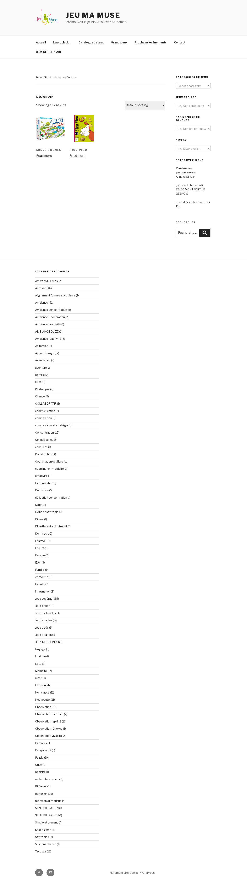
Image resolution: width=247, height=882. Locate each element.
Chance (40, 396)
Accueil (41, 42)
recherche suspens (47, 779)
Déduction (42, 490)
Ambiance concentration (51, 309)
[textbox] (193, 86)
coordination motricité (49, 468)
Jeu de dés (42, 627)
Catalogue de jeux (91, 42)
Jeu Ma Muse (93, 15)
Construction (43, 454)
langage (40, 649)
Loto (38, 663)
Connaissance (44, 439)
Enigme (40, 540)
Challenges (42, 389)
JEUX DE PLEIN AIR (48, 51)
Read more (44, 156)
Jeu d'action (42, 605)
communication (45, 411)
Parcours (41, 743)
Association (43, 360)
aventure (41, 367)
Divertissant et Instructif (51, 526)
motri (38, 678)
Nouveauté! (42, 699)
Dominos (41, 533)
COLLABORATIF (46, 403)
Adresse (40, 288)
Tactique (40, 851)
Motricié (40, 685)
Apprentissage (44, 353)
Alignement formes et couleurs (55, 295)
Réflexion (41, 793)
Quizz (38, 764)
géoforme (41, 577)
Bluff (38, 382)
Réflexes (41, 786)
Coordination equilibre (49, 461)
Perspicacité (43, 750)
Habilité (40, 584)
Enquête (40, 548)
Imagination (42, 591)
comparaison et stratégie (51, 425)
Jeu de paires (43, 634)
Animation (41, 345)
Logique (40, 656)
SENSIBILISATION (47, 808)
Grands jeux (119, 42)
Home (39, 77)
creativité (41, 475)
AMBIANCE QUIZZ (47, 331)
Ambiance (41, 302)
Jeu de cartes (43, 620)
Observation (43, 707)
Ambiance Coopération (50, 317)
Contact (179, 42)
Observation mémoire (49, 714)
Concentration (44, 432)
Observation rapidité (48, 721)
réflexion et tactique (48, 800)
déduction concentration (51, 497)
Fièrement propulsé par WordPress (132, 872)
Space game (43, 829)
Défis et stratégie (46, 512)
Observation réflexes (49, 728)
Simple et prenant (46, 822)
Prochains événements (151, 42)
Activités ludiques (46, 281)
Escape (40, 555)
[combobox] (193, 85)
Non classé (42, 692)
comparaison (43, 418)
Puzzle (39, 757)
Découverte (43, 483)
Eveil (38, 562)
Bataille (40, 374)
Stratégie (41, 837)
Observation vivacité (48, 735)
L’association (62, 42)
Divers (39, 519)
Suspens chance (45, 844)
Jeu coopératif (44, 598)
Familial (40, 569)
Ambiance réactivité (48, 338)
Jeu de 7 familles (45, 613)
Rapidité (40, 771)
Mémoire (41, 670)
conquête (41, 447)
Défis (38, 504)
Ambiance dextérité (48, 324)
